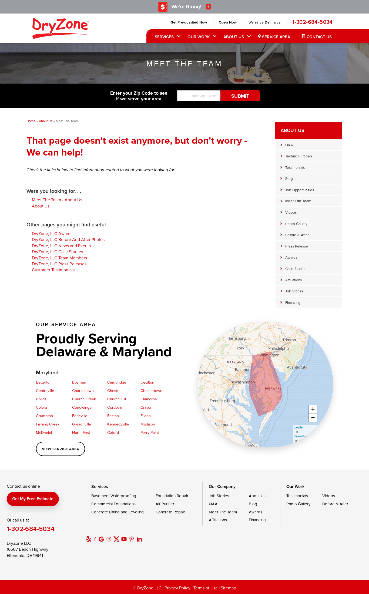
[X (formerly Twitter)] (116, 539)
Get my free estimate (32, 499)
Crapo (145, 407)
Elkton (145, 415)
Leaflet (298, 427)
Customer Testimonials (53, 270)
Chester (114, 390)
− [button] (313, 417)
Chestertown (151, 390)
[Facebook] (95, 539)
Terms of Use (205, 588)
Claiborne (148, 399)
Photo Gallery (296, 223)
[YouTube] (124, 539)
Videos (291, 212)
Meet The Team (298, 200)
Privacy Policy (177, 588)
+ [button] (313, 409)
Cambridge (116, 382)
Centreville (45, 390)
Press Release (296, 246)
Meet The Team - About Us (57, 200)
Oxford (113, 432)
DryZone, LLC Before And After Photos (68, 239)
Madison (147, 424)
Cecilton (147, 382)
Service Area (276, 36)
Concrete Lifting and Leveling (117, 512)
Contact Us (319, 36)
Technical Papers (299, 156)
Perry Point (149, 432)
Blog (289, 178)
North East (81, 432)
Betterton (44, 382)
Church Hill (116, 399)
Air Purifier (165, 504)
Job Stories (294, 290)
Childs (41, 399)
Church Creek (84, 399)
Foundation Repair (172, 496)
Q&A (289, 144)
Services (164, 36)
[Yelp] (88, 539)
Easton (113, 415)
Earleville (79, 415)
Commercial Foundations (113, 504)
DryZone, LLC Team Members (59, 258)
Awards (291, 257)
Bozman (79, 382)
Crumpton (44, 415)
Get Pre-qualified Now (188, 22)
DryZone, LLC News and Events (61, 246)
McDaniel (44, 432)
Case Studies (295, 268)
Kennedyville (118, 424)
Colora (41, 407)
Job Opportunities (299, 189)
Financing (292, 302)
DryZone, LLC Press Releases (59, 264)
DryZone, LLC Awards (52, 233)
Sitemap (228, 588)
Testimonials (295, 167)
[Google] (101, 539)
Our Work (198, 36)
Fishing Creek (47, 424)
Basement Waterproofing (113, 496)
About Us (233, 36)
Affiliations (293, 279)
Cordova (114, 407)
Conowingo (82, 407)
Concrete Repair (170, 512)
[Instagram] (109, 539)
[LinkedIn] (139, 539)
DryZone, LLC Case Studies (57, 252)
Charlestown (83, 390)
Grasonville (81, 424)
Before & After (297, 234)
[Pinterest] (131, 539)
